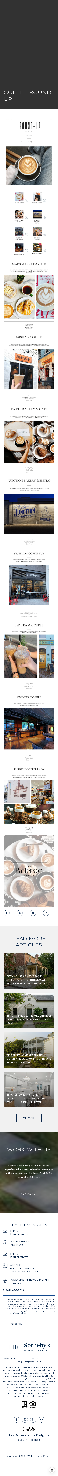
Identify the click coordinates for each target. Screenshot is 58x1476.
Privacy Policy (19, 1313)
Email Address (13, 1290)
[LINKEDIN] (33, 1420)
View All (29, 1118)
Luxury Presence (29, 1439)
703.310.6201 (16, 1245)
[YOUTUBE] (41, 1420)
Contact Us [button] (29, 1193)
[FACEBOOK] (16, 1420)
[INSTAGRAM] (25, 1420)
